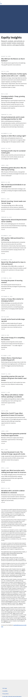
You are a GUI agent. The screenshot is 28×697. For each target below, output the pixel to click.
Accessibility (4, 691)
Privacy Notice (5, 693)
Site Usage (4, 688)
